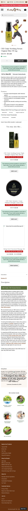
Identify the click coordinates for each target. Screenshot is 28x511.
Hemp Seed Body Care (7, 466)
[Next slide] (26, 32)
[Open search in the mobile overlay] (14, 15)
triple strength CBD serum (15, 335)
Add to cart (20, 60)
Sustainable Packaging (7, 481)
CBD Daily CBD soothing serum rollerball (16, 343)
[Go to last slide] (2, 32)
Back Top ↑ (23, 508)
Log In (3, 498)
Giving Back (4, 478)
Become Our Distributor (7, 500)
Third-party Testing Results (19, 74)
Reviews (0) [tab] (4, 278)
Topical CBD (4, 446)
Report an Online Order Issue (8, 490)
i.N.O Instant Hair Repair (7, 468)
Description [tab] (4, 274)
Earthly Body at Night (6, 453)
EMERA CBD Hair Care (7, 464)
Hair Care (4, 451)
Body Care (4, 449)
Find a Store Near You (7, 503)
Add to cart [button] (14, 171)
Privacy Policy (5, 488)
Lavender (11, 323)
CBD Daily (4, 461)
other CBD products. (6, 307)
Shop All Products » (6, 455)
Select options (14, 265)
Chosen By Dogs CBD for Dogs (9, 471)
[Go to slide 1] (12, 45)
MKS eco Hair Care (6, 462)
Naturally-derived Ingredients (8, 476)
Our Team (4, 483)
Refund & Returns (5, 493)
